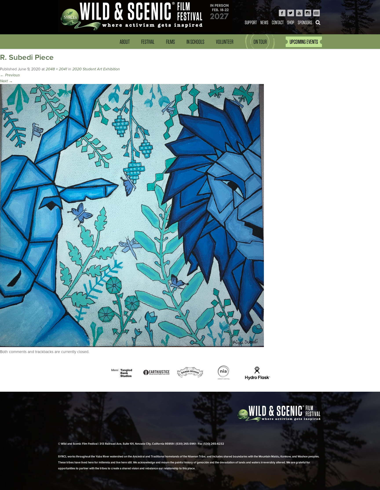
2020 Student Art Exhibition (96, 69)
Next (6, 81)
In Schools (195, 41)
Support (251, 22)
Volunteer (224, 41)
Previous (10, 75)
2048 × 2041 (56, 69)
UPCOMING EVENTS (304, 41)
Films (170, 41)
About (125, 41)
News (264, 22)
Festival (147, 41)
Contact (278, 22)
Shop (290, 22)
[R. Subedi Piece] (132, 346)
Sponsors (305, 22)
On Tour (260, 41)
